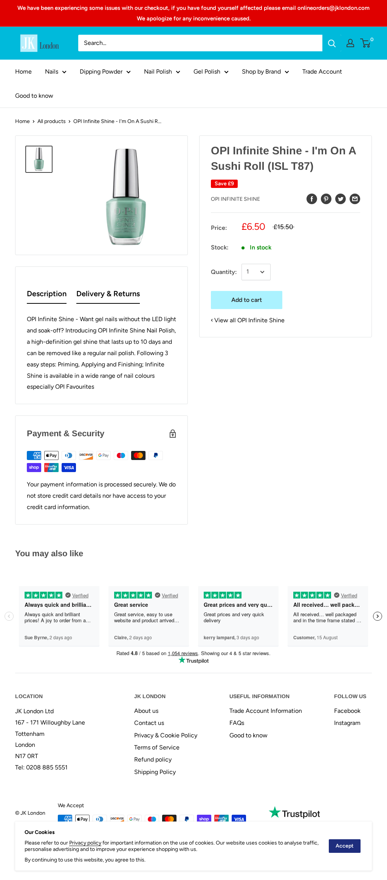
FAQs (236, 722)
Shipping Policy (155, 771)
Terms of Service (157, 747)
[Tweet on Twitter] (340, 198)
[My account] (350, 43)
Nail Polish (158, 71)
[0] (365, 43)
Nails (51, 71)
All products (51, 121)
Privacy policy (85, 843)
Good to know (34, 95)
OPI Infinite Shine (235, 199)
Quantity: (224, 271)
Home (23, 71)
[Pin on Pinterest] (326, 198)
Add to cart (246, 299)
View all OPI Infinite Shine (249, 320)
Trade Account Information (265, 710)
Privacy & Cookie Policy (165, 735)
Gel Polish (207, 71)
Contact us (149, 722)
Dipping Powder (101, 71)
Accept (345, 846)
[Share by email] (355, 198)
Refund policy (153, 759)
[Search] (331, 43)
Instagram (347, 722)
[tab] (47, 295)
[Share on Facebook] (312, 198)
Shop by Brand (261, 71)
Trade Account (322, 71)
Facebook (347, 710)
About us (146, 710)
